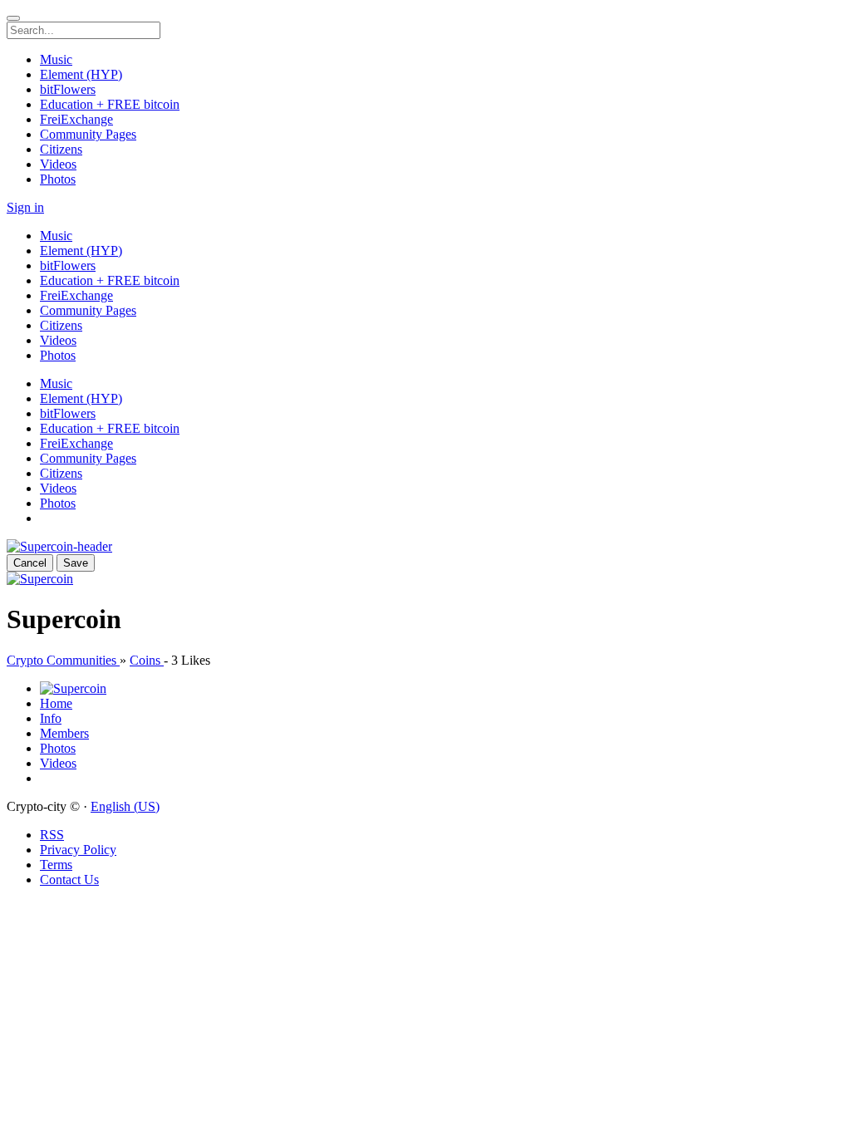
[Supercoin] (40, 579)
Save (75, 563)
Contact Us (69, 879)
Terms (56, 864)
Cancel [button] (30, 563)
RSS (52, 835)
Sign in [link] (25, 207)
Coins (147, 660)
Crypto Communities (63, 660)
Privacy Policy (78, 850)
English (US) (125, 806)
